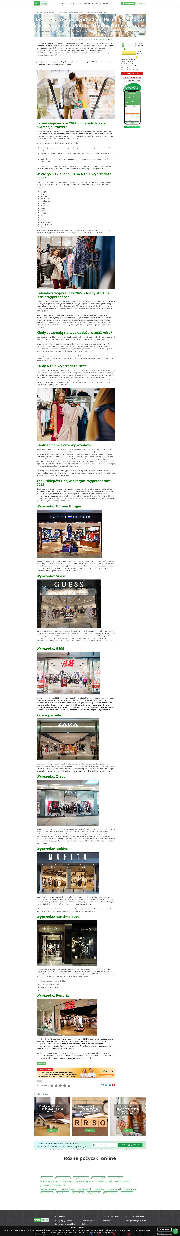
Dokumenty (60, 1216)
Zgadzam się (164, 1229)
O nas (67, 3)
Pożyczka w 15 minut (81, 1178)
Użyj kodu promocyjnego (132, 77)
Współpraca (107, 1221)
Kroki (61, 3)
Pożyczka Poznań (114, 1189)
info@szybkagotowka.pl (136, 1221)
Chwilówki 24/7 (67, 1182)
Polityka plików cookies (65, 1224)
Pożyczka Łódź (99, 1189)
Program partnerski (111, 1216)
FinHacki (87, 3)
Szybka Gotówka (77, 1055)
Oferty (80, 3)
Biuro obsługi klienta (135, 1216)
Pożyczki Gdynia (126, 1193)
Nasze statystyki (88, 1221)
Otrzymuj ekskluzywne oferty (130, 1145)
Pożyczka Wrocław (130, 1189)
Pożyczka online (46, 1178)
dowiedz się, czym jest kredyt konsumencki (92, 62)
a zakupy (41, 1063)
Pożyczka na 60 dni (63, 1178)
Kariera (85, 1224)
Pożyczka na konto (104, 1182)
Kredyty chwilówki (60, 1185)
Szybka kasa (45, 1185)
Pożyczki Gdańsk (47, 1193)
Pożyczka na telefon (122, 1182)
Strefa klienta (104, 3)
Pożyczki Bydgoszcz (67, 1189)
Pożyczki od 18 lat (98, 1178)
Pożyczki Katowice (94, 1193)
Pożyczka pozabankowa (49, 1182)
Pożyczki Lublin (78, 1193)
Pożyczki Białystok (110, 1193)
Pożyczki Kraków (84, 1189)
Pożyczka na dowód (116, 1178)
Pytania (73, 3)
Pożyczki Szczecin (63, 1193)
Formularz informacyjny (132, 80)
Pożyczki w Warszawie (49, 1189)
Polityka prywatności (131, 1149)
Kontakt (95, 3)
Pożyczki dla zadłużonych (85, 1182)
